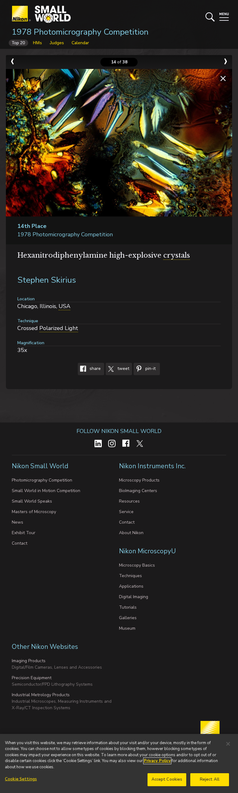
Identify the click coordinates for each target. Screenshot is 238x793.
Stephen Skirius (46, 280)
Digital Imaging (133, 597)
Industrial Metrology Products (41, 695)
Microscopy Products (139, 480)
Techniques (130, 576)
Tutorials (128, 607)
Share (94, 369)
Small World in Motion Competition (46, 491)
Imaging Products (29, 661)
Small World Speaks (32, 501)
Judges (57, 42)
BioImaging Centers (138, 491)
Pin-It (150, 369)
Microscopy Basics (137, 565)
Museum (127, 628)
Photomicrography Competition (42, 480)
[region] (119, 763)
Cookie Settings (21, 779)
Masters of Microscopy (34, 512)
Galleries (128, 618)
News (17, 522)
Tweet (122, 369)
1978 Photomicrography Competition (80, 32)
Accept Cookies (167, 779)
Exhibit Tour (23, 533)
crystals (176, 255)
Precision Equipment (31, 678)
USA (64, 306)
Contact (19, 543)
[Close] (228, 744)
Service (126, 512)
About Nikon (131, 533)
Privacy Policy (157, 761)
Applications (131, 586)
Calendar (80, 43)
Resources (129, 501)
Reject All (209, 779)
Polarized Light (58, 328)
